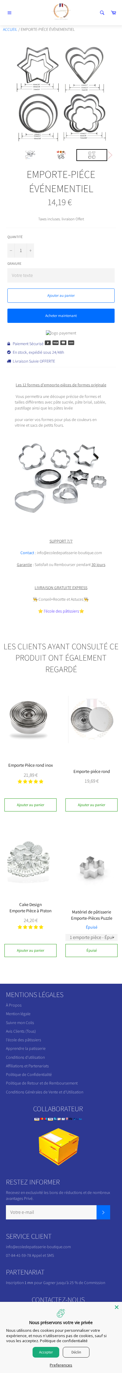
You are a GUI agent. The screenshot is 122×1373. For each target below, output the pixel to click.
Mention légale (18, 1013)
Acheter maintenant (61, 315)
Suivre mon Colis (20, 1022)
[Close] (117, 1307)
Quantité (15, 237)
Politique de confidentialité (64, 1340)
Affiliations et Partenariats (27, 1066)
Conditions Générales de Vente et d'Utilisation (44, 1092)
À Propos (14, 1005)
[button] (30, 781)
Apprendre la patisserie (26, 1048)
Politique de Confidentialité (29, 1074)
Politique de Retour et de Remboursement (42, 1083)
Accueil (10, 29)
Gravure (14, 263)
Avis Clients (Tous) (21, 1031)
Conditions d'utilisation (25, 1057)
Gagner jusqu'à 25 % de (63, 1282)
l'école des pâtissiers (61, 611)
